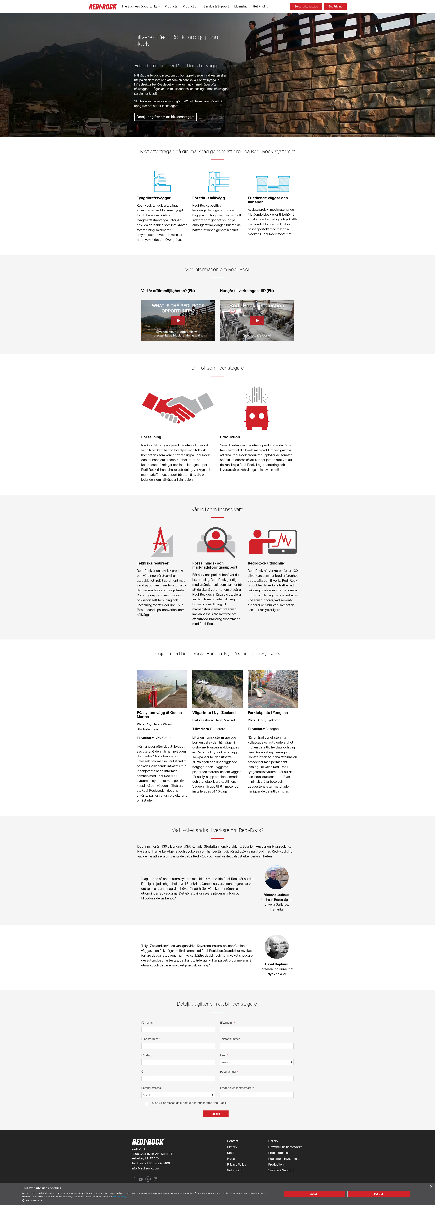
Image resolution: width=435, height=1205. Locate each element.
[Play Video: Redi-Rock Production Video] (257, 320)
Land (224, 1055)
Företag (146, 1055)
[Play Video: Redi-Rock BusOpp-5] (178, 320)
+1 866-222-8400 (157, 1163)
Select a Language (306, 6)
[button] (148, 1200)
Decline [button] (379, 1193)
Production (190, 6)
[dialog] (217, 1194)
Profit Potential (278, 1153)
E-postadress (150, 1039)
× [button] (431, 1186)
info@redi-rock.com (145, 1168)
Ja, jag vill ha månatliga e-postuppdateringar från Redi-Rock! (188, 1103)
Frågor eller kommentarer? (237, 1088)
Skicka (216, 1114)
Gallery (273, 1141)
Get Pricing (260, 6)
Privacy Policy (236, 1164)
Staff (230, 1153)
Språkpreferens (152, 1088)
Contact (232, 1141)
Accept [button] (314, 1193)
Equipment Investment (284, 1158)
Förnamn (147, 1022)
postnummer (229, 1071)
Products (171, 6)
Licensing (241, 6)
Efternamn (227, 1022)
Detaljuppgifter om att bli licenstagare (165, 117)
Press (231, 1158)
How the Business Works (285, 1147)
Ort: (143, 1071)
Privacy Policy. (120, 1196)
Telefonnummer (231, 1039)
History (232, 1147)
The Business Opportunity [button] (139, 6)
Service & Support (216, 6)
